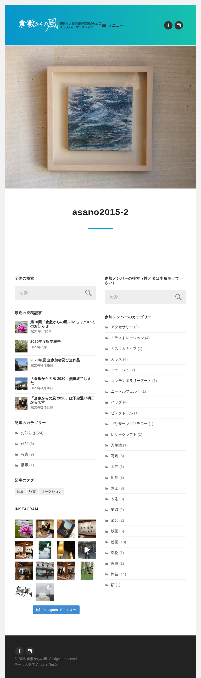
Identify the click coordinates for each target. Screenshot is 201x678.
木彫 (114, 499)
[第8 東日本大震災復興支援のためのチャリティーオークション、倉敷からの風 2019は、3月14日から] (45, 550)
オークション (51, 491)
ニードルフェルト (125, 391)
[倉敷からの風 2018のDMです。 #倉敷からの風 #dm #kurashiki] (87, 571)
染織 (114, 510)
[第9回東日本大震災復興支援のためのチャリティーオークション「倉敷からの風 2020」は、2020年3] (66, 529)
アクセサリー (122, 327)
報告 (24, 454)
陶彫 (114, 563)
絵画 (114, 542)
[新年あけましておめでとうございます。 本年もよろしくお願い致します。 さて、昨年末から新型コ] (24, 529)
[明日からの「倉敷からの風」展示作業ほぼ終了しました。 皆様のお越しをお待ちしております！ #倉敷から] (66, 571)
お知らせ (28, 433)
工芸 (114, 466)
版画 (114, 531)
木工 (114, 488)
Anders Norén (47, 665)
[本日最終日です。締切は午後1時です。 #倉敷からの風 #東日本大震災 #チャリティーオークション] (87, 529)
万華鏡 (116, 445)
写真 (114, 456)
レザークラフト (124, 434)
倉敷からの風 (37, 659)
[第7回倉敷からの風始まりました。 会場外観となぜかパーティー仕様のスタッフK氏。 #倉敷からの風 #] (45, 571)
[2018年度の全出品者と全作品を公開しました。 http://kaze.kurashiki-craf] (66, 550)
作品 (24, 443)
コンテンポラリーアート (131, 381)
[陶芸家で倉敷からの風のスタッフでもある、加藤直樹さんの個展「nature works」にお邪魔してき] (45, 592)
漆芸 (114, 520)
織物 (114, 553)
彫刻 (114, 477)
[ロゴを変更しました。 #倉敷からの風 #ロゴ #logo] (24, 592)
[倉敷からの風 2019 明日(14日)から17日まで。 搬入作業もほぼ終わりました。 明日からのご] (24, 550)
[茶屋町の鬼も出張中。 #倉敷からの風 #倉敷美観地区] (87, 550)
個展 (20, 491)
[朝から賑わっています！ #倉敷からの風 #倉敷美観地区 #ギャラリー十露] (24, 571)
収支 (32, 491)
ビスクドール (122, 413)
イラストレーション (127, 338)
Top (188, 665)
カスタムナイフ (124, 348)
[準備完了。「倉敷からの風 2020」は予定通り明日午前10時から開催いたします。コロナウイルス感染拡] (45, 529)
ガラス (116, 359)
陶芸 (114, 574)
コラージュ (120, 370)
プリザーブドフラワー (129, 424)
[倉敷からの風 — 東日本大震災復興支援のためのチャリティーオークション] (60, 25)
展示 (24, 465)
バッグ (116, 402)
